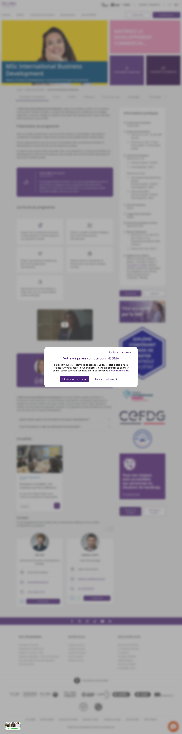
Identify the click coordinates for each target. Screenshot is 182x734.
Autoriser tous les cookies (75, 379)
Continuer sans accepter (121, 352)
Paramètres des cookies (107, 379)
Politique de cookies (119, 370)
